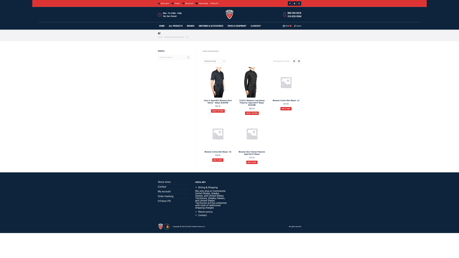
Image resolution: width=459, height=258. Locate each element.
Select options (218, 111)
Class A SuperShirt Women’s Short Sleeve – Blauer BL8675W (218, 101)
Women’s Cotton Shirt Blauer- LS (286, 100)
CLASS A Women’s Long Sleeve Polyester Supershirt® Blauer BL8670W (252, 102)
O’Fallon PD (164, 201)
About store (164, 182)
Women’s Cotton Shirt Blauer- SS (218, 152)
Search (188, 57)
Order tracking (165, 196)
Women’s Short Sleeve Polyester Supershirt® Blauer (252, 153)
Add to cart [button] (286, 109)
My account (164, 191)
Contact (162, 186)
